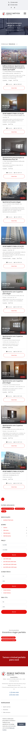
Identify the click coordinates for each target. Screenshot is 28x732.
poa (3, 511)
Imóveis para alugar (7, 508)
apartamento (19, 508)
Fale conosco (6, 712)
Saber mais (14, 88)
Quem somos (6, 707)
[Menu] (25, 14)
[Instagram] (14, 7)
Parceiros (5, 709)
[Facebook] (11, 7)
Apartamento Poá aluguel (8, 640)
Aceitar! (21, 724)
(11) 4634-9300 (14, 692)
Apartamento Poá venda (8, 637)
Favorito (10, 84)
